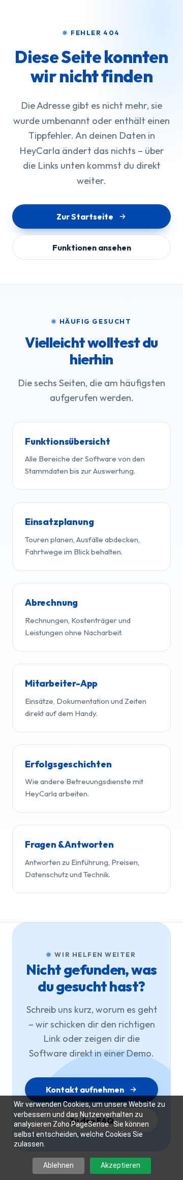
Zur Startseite (84, 216)
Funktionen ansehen (91, 247)
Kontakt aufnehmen (85, 1089)
